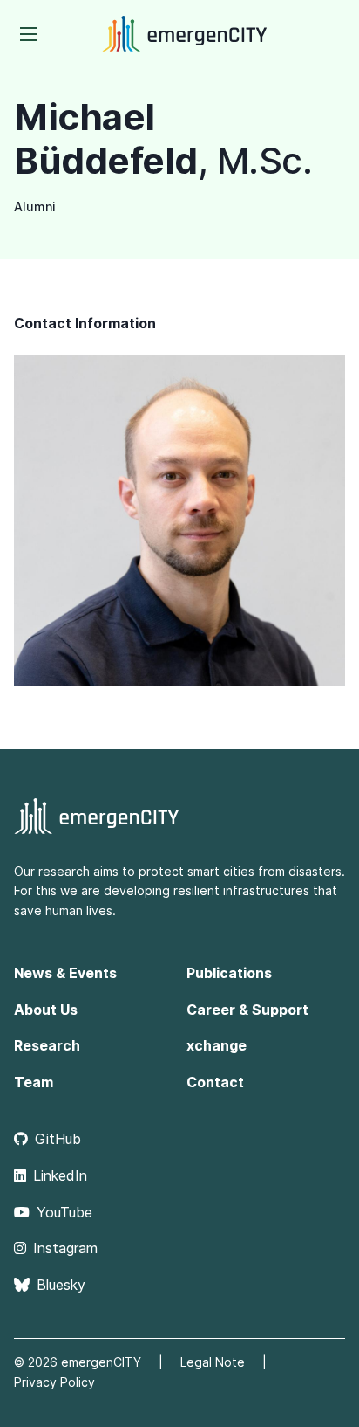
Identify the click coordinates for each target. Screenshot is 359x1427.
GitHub (58, 1139)
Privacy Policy (54, 1382)
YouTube (64, 1212)
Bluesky (61, 1284)
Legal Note (212, 1362)
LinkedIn (60, 1175)
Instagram (65, 1248)
